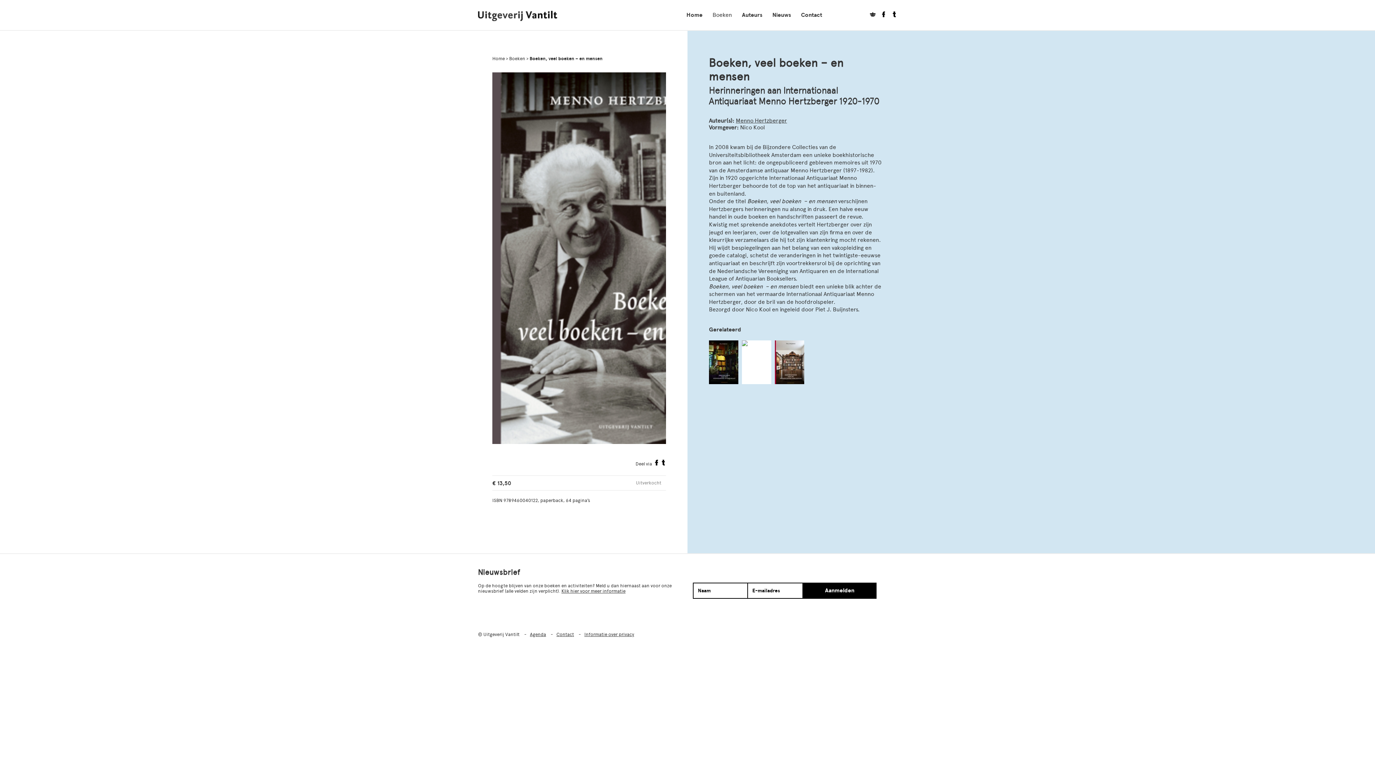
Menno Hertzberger (761, 120)
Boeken (722, 14)
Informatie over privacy (609, 634)
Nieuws (781, 15)
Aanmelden (839, 590)
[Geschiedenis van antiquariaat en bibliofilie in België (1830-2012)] (756, 362)
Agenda (538, 634)
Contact (811, 15)
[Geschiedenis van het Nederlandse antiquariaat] (723, 362)
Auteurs (752, 15)
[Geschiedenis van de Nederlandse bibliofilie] (789, 362)
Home (694, 15)
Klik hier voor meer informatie (593, 591)
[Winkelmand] (870, 15)
